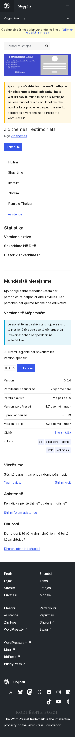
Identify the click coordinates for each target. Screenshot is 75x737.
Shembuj (46, 574)
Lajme (8, 581)
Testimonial (62, 450)
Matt (9, 650)
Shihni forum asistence (20, 513)
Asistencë (15, 214)
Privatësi (10, 595)
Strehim (9, 588)
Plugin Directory (14, 18)
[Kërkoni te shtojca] (46, 46)
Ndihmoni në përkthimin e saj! (49, 31)
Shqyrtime (15, 172)
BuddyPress (15, 664)
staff (50, 450)
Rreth (8, 574)
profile (65, 441)
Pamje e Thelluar (20, 204)
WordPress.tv (16, 629)
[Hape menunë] (68, 6)
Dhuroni (47, 622)
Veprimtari (47, 615)
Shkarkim (13, 147)
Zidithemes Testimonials (30, 129)
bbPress (12, 657)
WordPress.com (17, 643)
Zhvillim (13, 193)
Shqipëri (19, 682)
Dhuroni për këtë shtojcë (22, 549)
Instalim (13, 183)
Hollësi (13, 162)
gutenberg (52, 441)
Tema (44, 581)
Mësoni (9, 608)
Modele (45, 595)
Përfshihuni (48, 608)
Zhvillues (10, 622)
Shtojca (45, 588)
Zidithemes (19, 136)
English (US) (63, 432)
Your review (12, 482)
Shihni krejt (63, 482)
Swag (46, 629)
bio (41, 441)
